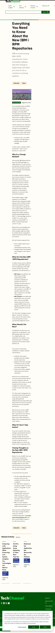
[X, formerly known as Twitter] (6, 603)
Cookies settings (22, 627)
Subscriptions (48, 606)
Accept (33, 627)
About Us (47, 598)
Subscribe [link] (16, 83)
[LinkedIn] (4, 603)
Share (24, 83)
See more (18, 537)
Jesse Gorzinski (16, 102)
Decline (45, 627)
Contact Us (48, 609)
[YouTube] (9, 603)
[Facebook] (1, 603)
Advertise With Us (49, 602)
